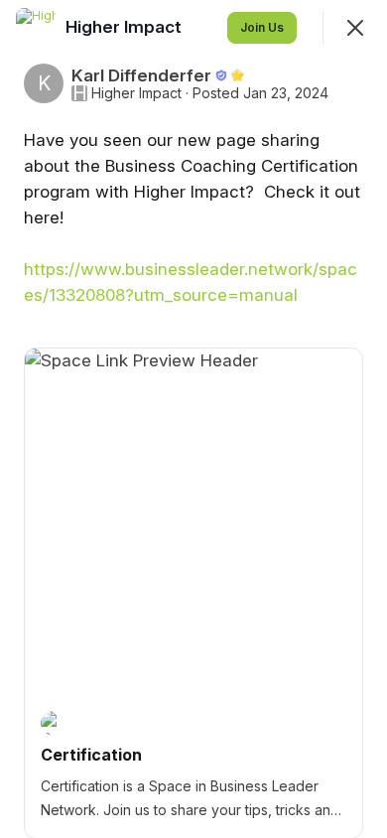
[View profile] (36, 28)
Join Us (262, 27)
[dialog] (193, 419)
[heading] (125, 27)
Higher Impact (136, 93)
